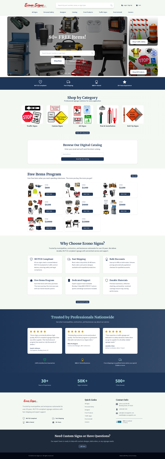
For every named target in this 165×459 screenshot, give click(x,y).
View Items (49, 194)
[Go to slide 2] (65, 73)
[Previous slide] (11, 46)
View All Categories (82, 133)
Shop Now (58, 61)
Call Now (82, 446)
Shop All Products (138, 72)
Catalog (74, 12)
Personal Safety (49, 12)
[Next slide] (123, 46)
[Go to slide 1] (61, 73)
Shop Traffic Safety (138, 42)
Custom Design (74, 61)
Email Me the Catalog (82, 159)
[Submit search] (111, 5)
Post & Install (117, 12)
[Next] (155, 31)
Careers (130, 12)
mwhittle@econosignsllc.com (127, 415)
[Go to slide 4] (73, 73)
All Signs (34, 12)
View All (134, 176)
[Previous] (131, 31)
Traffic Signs (103, 12)
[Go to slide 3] (69, 73)
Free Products (88, 12)
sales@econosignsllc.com (126, 413)
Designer (63, 12)
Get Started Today (83, 302)
